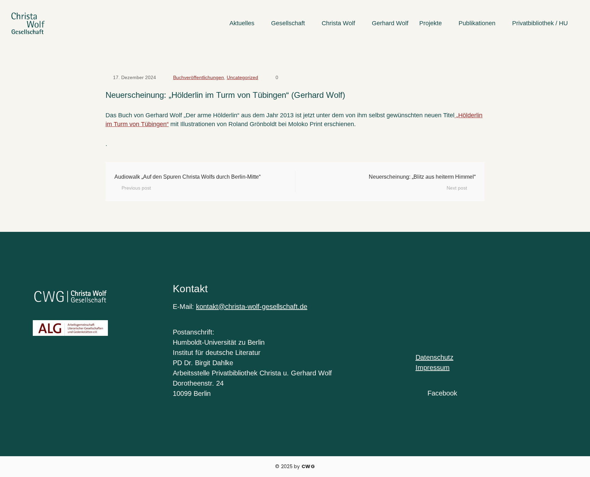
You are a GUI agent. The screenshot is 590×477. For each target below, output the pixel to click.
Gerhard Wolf (390, 23)
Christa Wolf (338, 23)
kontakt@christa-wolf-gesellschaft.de (251, 306)
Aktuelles (241, 23)
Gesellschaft (288, 23)
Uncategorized (242, 77)
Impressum (433, 367)
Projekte (430, 23)
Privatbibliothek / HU (540, 23)
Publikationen (477, 23)
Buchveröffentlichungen (198, 77)
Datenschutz (434, 357)
